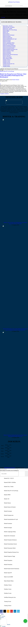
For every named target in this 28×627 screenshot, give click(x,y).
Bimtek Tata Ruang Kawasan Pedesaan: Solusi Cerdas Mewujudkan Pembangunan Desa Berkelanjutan (13, 75)
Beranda (3, 17)
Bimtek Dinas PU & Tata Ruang (7, 71)
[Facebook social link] (1, 82)
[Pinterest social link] (5, 82)
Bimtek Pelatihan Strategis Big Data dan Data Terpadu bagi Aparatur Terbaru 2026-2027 (15, 436)
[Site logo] (14, 2)
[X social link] (2, 82)
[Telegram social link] (8, 82)
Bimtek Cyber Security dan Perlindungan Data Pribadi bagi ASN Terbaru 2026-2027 (15, 223)
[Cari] (21, 6)
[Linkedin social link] (7, 82)
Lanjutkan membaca (4, 93)
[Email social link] (4, 82)
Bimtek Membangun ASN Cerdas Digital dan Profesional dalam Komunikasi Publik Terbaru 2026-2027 (15, 329)
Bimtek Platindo (15, 79)
